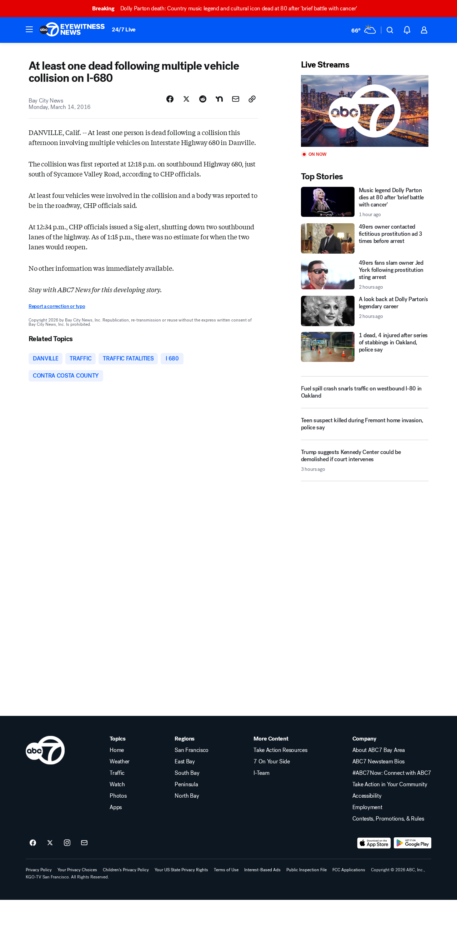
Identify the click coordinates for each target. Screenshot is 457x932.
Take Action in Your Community (389, 784)
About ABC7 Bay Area (378, 750)
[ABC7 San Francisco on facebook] (33, 843)
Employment (367, 807)
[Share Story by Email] (236, 99)
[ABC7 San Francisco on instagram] (67, 843)
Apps (116, 807)
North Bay (187, 796)
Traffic (117, 773)
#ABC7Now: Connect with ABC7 (391, 773)
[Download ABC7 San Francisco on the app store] (374, 843)
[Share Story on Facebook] (170, 99)
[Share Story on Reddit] (203, 99)
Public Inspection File (306, 870)
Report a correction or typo (57, 306)
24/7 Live (124, 29)
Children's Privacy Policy (126, 870)
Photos (118, 796)
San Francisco (192, 750)
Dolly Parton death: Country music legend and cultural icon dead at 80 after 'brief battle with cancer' (224, 8)
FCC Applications (348, 870)
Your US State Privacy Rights (181, 870)
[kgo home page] (45, 750)
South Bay (187, 773)
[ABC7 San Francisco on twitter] (50, 843)
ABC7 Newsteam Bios (378, 761)
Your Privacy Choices (77, 870)
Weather (120, 761)
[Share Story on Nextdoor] (219, 99)
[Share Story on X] (186, 99)
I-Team (261, 773)
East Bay (185, 761)
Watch (117, 784)
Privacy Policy (39, 870)
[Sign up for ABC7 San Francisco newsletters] (84, 843)
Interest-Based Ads (262, 870)
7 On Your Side (271, 761)
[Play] (364, 111)
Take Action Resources (280, 750)
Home (117, 750)
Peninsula (186, 784)
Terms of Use (226, 870)
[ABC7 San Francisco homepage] (72, 30)
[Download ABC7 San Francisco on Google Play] (412, 843)
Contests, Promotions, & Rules (388, 819)
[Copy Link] (252, 99)
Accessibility (367, 796)
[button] (29, 29)
